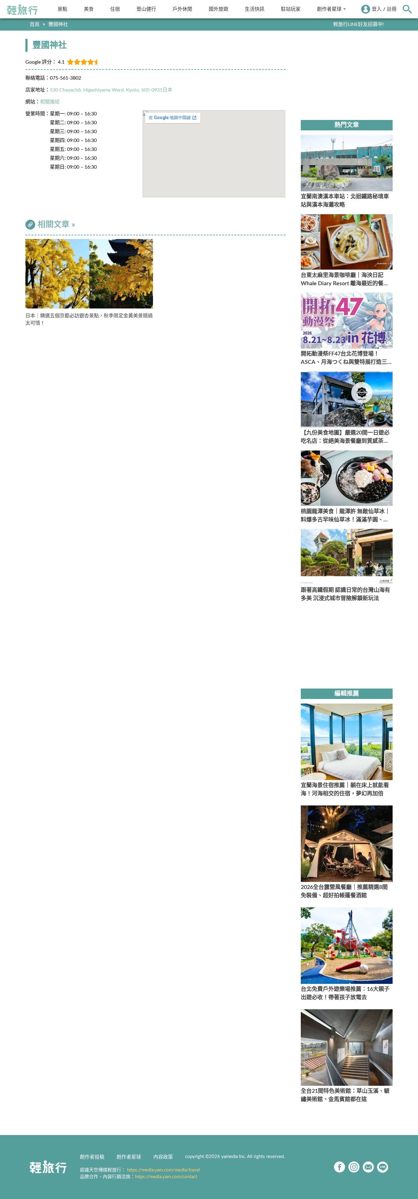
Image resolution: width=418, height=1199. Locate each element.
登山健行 (146, 9)
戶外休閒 (182, 9)
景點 (62, 9)
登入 (377, 9)
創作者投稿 (92, 1157)
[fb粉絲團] (339, 1167)
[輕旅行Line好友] (382, 1167)
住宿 (115, 9)
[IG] (354, 1167)
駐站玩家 (290, 9)
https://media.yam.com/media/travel (163, 1170)
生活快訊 (254, 9)
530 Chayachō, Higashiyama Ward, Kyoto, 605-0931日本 (111, 90)
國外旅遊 (218, 9)
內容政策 (163, 1157)
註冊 (392, 9)
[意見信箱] (368, 1167)
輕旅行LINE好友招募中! (358, 24)
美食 (89, 9)
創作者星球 (329, 9)
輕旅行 (22, 10)
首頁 (34, 24)
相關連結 (50, 101)
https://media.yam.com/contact (166, 1177)
